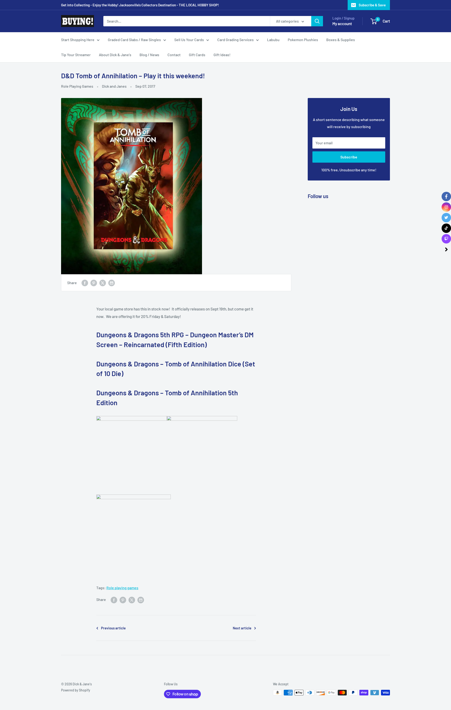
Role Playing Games (77, 86)
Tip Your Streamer (76, 54)
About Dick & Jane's (115, 54)
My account (342, 23)
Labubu (273, 39)
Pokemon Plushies (303, 39)
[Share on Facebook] (85, 282)
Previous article (113, 628)
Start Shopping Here (77, 39)
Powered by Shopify (75, 690)
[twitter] (446, 217)
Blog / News (149, 54)
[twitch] (446, 238)
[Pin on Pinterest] (93, 282)
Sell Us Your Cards (189, 39)
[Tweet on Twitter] (102, 282)
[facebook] (446, 196)
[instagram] (446, 207)
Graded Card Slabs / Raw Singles (134, 39)
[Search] (317, 21)
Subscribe (348, 157)
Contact (174, 54)
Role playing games (122, 587)
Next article (242, 628)
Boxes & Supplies (340, 39)
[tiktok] (446, 228)
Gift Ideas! (222, 54)
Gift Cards (197, 54)
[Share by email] (111, 282)
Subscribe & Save (372, 5)
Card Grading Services (235, 39)
